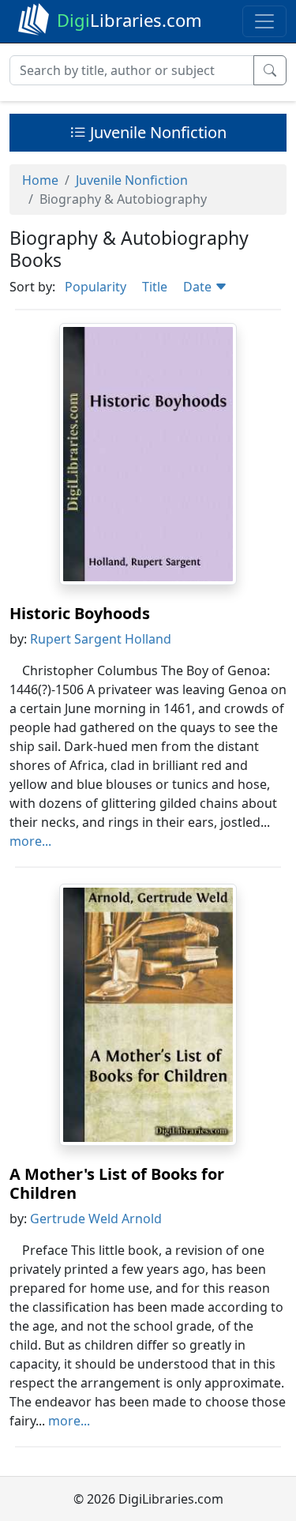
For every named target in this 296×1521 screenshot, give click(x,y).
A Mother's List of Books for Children (116, 1183)
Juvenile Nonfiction (156, 132)
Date (199, 286)
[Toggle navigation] (264, 21)
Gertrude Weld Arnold (96, 1218)
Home (40, 180)
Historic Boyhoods (79, 613)
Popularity (95, 286)
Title (154, 286)
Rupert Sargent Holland (100, 639)
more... (30, 841)
